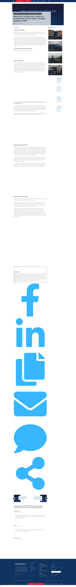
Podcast (32, 570)
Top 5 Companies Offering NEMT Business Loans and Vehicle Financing (54, 71)
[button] (62, 1)
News (31, 566)
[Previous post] (14, 498)
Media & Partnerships (55, 580)
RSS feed (52, 575)
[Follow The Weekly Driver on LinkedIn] (54, 564)
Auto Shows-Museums (18, 13)
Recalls (40, 569)
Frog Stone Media (29, 580)
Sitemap (56, 575)
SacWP (25, 580)
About (47, 580)
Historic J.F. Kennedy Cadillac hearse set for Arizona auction (23, 497)
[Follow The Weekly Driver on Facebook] (51, 564)
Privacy (60, 580)
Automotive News (26, 13)
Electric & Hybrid (33, 567)
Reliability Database (42, 564)
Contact (50, 580)
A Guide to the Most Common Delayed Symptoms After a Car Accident (55, 47)
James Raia (16, 23)
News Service (33, 13)
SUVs (31, 571)
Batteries (40, 573)
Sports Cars (38, 13)
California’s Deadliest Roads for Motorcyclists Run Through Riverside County (55, 59)
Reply (16, 520)
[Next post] (46, 498)
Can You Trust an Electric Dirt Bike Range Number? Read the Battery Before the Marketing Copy (59, 79)
